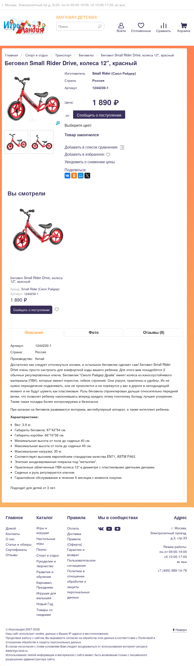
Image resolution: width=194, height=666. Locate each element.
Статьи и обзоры (18, 544)
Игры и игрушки (42, 530)
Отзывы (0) (153, 332)
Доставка (74, 533)
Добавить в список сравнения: (91, 147)
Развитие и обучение (44, 574)
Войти (121, 30)
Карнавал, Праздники (44, 584)
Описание (34, 332)
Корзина (183, 30)
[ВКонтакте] (67, 175)
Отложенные (141, 30)
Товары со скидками (44, 612)
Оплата (73, 528)
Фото (94, 332)
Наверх (181, 629)
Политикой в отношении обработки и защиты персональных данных (80, 640)
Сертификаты (16, 549)
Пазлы (41, 549)
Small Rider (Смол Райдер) (114, 73)
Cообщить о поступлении (99, 115)
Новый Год (44, 603)
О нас (10, 538)
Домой (11, 528)
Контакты (13, 533)
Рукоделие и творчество (46, 563)
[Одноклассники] (74, 175)
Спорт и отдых (47, 555)
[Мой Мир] (81, 175)
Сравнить (163, 30)
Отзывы (12, 554)
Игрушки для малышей (46, 595)
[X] (87, 175)
